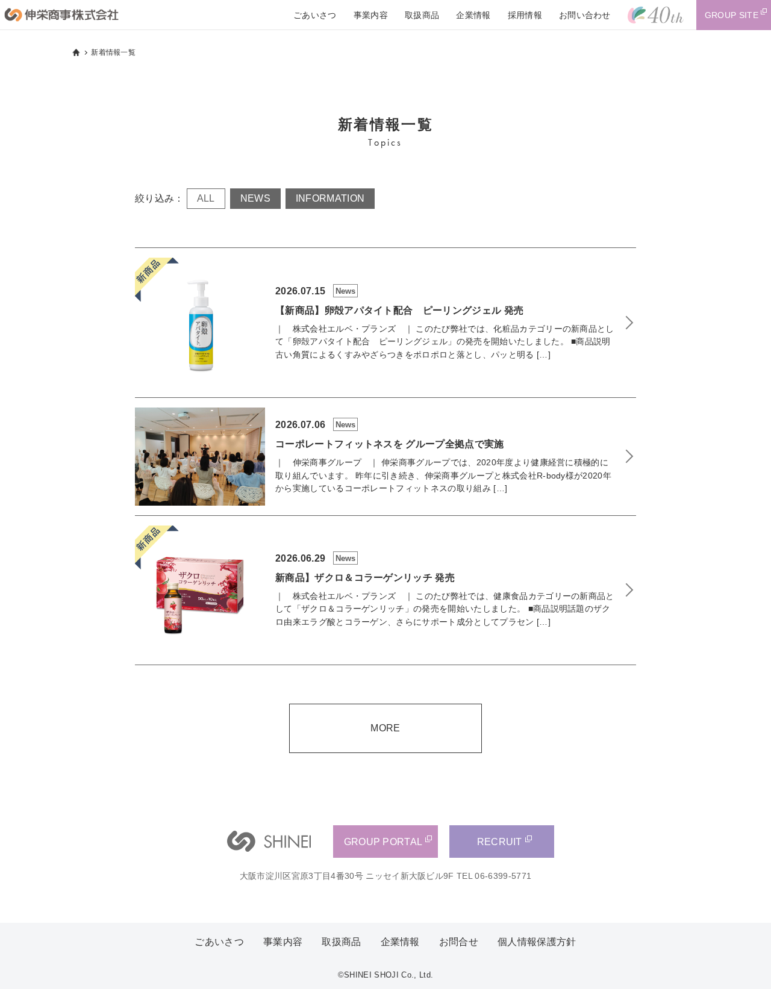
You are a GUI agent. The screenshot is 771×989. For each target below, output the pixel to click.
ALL (206, 198)
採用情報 (525, 15)
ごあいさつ (315, 15)
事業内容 (371, 15)
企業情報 (473, 15)
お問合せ (458, 942)
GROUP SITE (731, 15)
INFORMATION (330, 198)
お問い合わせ (585, 15)
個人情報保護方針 (537, 942)
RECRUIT (499, 842)
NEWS (255, 198)
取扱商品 (422, 15)
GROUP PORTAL (383, 842)
